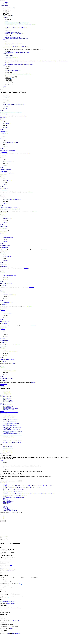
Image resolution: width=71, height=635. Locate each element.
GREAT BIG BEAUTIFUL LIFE (6, 283)
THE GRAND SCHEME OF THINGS (7, 359)
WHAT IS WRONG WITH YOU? (6, 302)
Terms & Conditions (6, 500)
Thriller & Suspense (15, 22)
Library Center (7, 62)
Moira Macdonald (5, 247)
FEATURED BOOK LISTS (5, 435)
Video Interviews (6, 12)
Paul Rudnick (4, 304)
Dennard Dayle (4, 152)
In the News (12, 38)
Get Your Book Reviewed (20, 60)
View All (6, 21)
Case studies (14, 64)
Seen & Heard (17, 37)
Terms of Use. (18, 583)
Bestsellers (7, 27)
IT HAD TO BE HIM (4, 264)
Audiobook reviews (6, 10)
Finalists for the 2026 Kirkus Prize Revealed (10, 425)
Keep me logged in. (4, 597)
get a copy (2, 118)
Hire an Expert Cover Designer (42, 60)
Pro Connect (5, 14)
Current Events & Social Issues (10, 24)
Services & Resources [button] (6, 53)
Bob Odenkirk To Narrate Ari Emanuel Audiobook (12, 429)
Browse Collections (8, 70)
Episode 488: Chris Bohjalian (8, 451)
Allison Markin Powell (16, 209)
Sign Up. (11, 628)
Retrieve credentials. (11, 570)
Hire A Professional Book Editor (10, 60)
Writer (4, 580)
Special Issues (12, 52)
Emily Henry (4, 285)
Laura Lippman (4, 380)
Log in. (11, 565)
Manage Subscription (21, 52)
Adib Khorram (4, 266)
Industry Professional (6, 581)
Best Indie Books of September (5, 404)
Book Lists (8, 487)
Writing (6, 57)
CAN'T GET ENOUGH (4, 321)
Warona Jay (4, 361)
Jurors (21, 42)
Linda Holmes (4, 228)
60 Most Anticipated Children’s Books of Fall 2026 (9, 412)
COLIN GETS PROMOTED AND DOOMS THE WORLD (11, 112)
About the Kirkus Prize (16, 42)
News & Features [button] (6, 28)
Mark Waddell (4, 114)
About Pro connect (19, 74)
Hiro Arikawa (4, 209)
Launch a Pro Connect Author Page (36, 493)
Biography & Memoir (21, 23)
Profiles (6, 37)
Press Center (15, 497)
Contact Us (5, 506)
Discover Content (8, 74)
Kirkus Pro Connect (16, 495)
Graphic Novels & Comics (20, 24)
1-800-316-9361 (6, 633)
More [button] (4, 65)
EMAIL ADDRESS (4, 480)
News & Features (6, 11)
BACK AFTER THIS (4, 226)
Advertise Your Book (52, 60)
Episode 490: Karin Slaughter (8, 448)
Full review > (24, 115)
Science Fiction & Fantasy (9, 23)
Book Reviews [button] (5, 17)
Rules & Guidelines (23, 46)
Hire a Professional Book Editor (8, 493)
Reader (4, 579)
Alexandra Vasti (4, 342)
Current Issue (7, 52)
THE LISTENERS (3, 131)
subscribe (2, 460)
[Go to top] (3, 521)
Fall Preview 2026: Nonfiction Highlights (10, 421)
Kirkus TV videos (33, 487)
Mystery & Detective (22, 22)
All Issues (16, 52)
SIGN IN (6, 2)
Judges (28, 46)
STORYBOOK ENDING (5, 245)
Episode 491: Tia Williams (7, 446)
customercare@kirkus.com (16, 633)
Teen (15, 32)
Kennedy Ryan (4, 323)
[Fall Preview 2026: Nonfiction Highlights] (10, 419)
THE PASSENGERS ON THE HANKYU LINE (9, 207)
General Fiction (7, 32)
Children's (34, 24)
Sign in (2, 583)
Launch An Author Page (27, 74)
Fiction (10, 22)
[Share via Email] (6, 100)
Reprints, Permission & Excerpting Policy (7, 503)
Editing (8, 57)
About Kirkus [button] (5, 496)
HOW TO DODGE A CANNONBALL (7, 150)
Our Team (7, 497)
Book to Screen (7, 38)
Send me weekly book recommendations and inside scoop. (10, 584)
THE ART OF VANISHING (5, 169)
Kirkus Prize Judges (21, 489)
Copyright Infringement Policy (8, 501)
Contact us (4, 498)
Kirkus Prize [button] (5, 488)
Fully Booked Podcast (24, 38)
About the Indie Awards (9, 46)
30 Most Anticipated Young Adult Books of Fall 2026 (12, 440)
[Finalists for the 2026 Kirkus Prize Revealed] (11, 423)
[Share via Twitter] (6, 99)
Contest (10, 497)
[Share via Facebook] (6, 98)
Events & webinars (29, 64)
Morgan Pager (4, 171)
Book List (2, 395)
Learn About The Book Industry (48, 493)
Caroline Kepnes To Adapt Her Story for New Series (12, 433)
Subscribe (27, 52)
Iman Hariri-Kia (4, 190)
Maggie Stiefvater (5, 133)
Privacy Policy (5, 499)
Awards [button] (4, 39)
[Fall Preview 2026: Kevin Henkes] (9, 415)
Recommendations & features (21, 64)
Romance (27, 22)
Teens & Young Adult (29, 24)
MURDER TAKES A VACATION (6, 378)
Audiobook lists (15, 27)
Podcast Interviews (6, 13)
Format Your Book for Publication (31, 60)
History (26, 23)
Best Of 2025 (20, 27)
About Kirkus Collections (16, 70)
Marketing (15, 57)
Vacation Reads (25, 27)
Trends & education (8, 64)
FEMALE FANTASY (4, 188)
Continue (12, 552)
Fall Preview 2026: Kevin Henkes (9, 417)
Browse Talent (13, 74)
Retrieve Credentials (14, 626)
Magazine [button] (4, 47)
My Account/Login (23, 495)
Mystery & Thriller (17, 33)
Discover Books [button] (5, 484)
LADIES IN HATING (4, 340)
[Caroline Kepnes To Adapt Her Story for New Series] (12, 431)
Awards (13, 37)
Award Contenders (16, 46)
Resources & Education (9, 55)
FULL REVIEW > (3, 117)
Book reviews (7, 78)
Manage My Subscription (15, 491)
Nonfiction (16, 23)
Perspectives (10, 37)
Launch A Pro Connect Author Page (62, 60)
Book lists (10, 27)
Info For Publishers (21, 497)
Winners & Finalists (8, 42)
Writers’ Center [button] (5, 492)
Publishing (12, 57)
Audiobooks (7, 22)
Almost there (3, 563)
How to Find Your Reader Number (15, 620)
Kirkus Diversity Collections (8, 495)
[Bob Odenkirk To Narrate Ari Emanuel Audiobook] (12, 427)
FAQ (12, 497)
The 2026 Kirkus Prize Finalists (6, 396)
